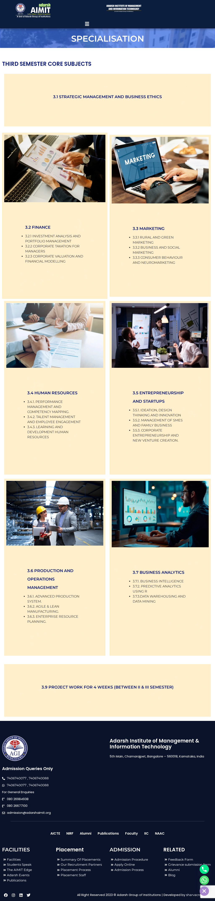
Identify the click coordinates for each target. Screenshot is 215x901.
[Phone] (204, 869)
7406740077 (16, 778)
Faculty (131, 833)
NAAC (160, 833)
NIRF (69, 833)
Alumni (85, 833)
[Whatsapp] (204, 880)
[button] (86, 24)
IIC (146, 833)
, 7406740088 (38, 778)
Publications (108, 833)
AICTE (55, 833)
